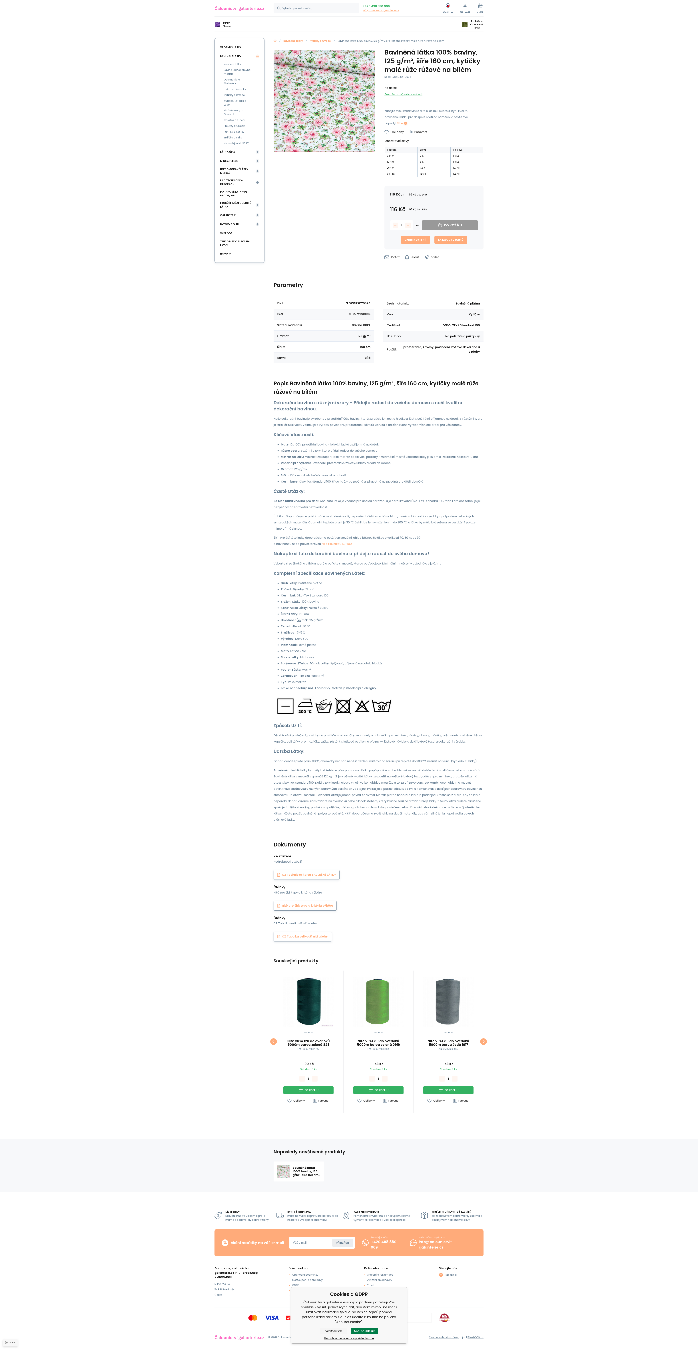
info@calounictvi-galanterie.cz (381, 10)
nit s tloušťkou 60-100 (337, 544)
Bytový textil (229, 224)
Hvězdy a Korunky (235, 89)
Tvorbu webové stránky (444, 1337)
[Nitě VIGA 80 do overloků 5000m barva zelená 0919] (378, 1002)
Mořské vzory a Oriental (233, 112)
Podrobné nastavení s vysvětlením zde (349, 1338)
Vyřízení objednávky (379, 1280)
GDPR (295, 1285)
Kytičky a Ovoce (320, 41)
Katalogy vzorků (450, 240)
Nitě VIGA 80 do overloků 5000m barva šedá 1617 (448, 1042)
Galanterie (228, 215)
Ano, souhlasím (364, 1331)
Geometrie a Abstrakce (232, 81)
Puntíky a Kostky (234, 132)
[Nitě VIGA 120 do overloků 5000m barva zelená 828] (308, 1002)
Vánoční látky (232, 64)
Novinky (226, 253)
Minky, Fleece (229, 161)
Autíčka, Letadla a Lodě (235, 102)
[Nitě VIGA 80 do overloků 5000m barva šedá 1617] (448, 1002)
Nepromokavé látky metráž (234, 171)
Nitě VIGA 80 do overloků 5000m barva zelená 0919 (378, 1042)
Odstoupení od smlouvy (307, 1280)
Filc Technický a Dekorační (231, 182)
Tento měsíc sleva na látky (235, 243)
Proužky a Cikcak (234, 126)
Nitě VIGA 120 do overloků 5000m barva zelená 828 (308, 1042)
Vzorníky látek (230, 47)
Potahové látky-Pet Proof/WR (234, 193)
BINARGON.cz (476, 1337)
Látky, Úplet (228, 152)
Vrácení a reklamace (380, 1275)
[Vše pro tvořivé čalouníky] (275, 40)
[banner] (239, 8)
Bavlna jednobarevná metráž (237, 72)
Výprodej (227, 233)
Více (400, 123)
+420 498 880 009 (376, 6)
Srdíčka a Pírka (233, 137)
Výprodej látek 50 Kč (236, 143)
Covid (370, 1285)
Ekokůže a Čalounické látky (235, 205)
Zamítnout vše (333, 1331)
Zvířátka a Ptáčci (234, 120)
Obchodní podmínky (305, 1275)
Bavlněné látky (293, 41)
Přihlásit (342, 1242)
